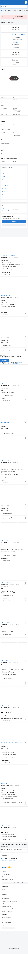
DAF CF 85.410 (5, 660)
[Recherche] (25, 6)
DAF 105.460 (15, 42)
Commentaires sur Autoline (8, 908)
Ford (3, 173)
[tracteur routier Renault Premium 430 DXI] (14, 246)
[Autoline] (6, 10)
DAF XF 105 (4, 383)
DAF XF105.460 (5, 422)
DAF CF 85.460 (5, 336)
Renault (4, 188)
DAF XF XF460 (15, 26)
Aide (3, 876)
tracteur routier (16, 102)
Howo (3, 176)
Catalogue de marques (7, 911)
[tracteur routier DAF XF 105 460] (14, 286)
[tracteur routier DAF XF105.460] (14, 412)
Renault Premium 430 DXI (8, 255)
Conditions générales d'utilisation (9, 901)
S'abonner (4, 360)
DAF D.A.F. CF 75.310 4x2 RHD (19, 34)
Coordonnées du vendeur (7, 879)
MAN (3, 182)
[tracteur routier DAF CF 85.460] (14, 326)
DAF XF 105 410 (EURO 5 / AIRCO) (19, 51)
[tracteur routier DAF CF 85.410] (14, 650)
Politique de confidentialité (8, 903)
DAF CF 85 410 (5, 784)
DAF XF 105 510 (5, 540)
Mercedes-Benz (6, 185)
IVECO (3, 179)
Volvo (3, 201)
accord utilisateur (14, 363)
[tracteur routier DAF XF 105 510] (14, 530)
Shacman (4, 195)
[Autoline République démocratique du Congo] (9, 2)
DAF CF (13, 59)
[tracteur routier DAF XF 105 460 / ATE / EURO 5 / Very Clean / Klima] (14, 732)
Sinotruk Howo (5, 198)
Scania (3, 191)
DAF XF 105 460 (5, 296)
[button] (26, 2)
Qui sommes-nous (6, 874)
